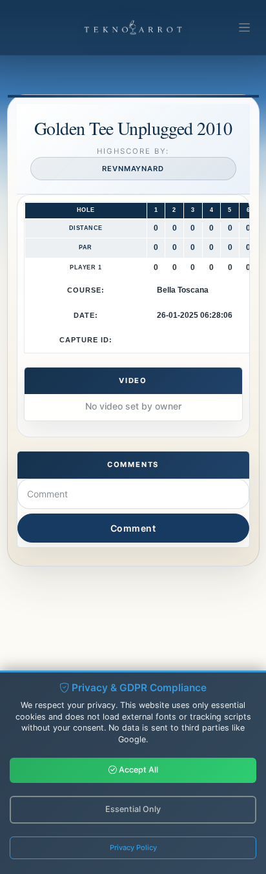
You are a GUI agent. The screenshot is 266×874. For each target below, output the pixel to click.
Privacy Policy (133, 847)
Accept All (137, 770)
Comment (133, 528)
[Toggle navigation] (244, 27)
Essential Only (133, 809)
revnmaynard (133, 168)
